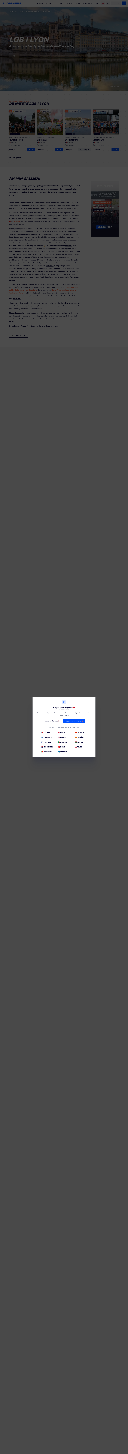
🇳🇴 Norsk (61, 747)
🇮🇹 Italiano (62, 742)
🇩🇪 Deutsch (79, 732)
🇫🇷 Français (46, 742)
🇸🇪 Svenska (62, 752)
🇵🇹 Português (46, 752)
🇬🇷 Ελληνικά (46, 737)
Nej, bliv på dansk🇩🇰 (52, 721)
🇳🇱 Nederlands (47, 747)
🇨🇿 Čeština (45, 732)
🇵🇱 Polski (78, 747)
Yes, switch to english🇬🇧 (74, 721)
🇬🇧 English (62, 737)
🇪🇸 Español (79, 737)
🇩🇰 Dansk (61, 732)
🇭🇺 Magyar (79, 742)
